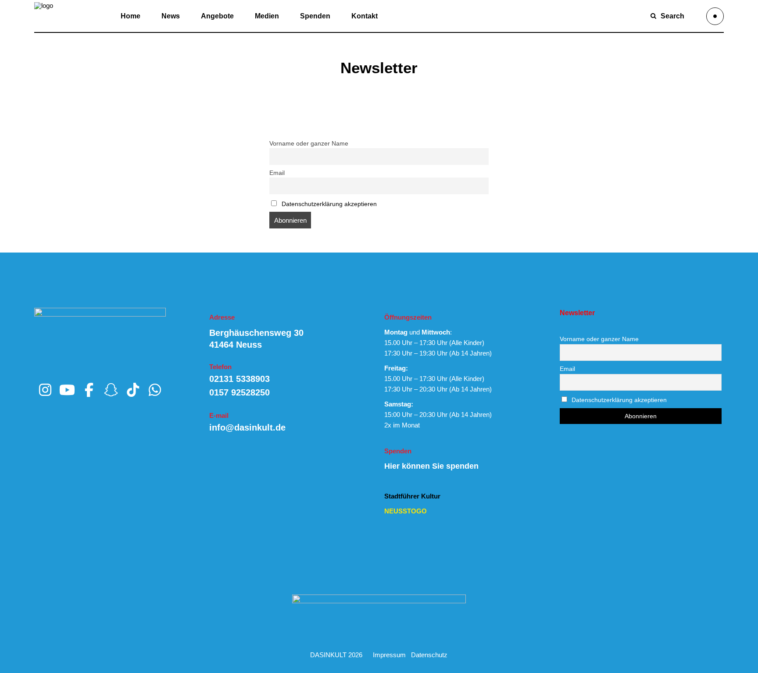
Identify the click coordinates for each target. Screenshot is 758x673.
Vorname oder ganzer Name (308, 143)
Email (277, 173)
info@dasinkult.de (247, 427)
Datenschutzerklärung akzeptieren (329, 204)
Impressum (389, 655)
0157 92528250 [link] (239, 392)
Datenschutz (429, 655)
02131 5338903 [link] (239, 379)
